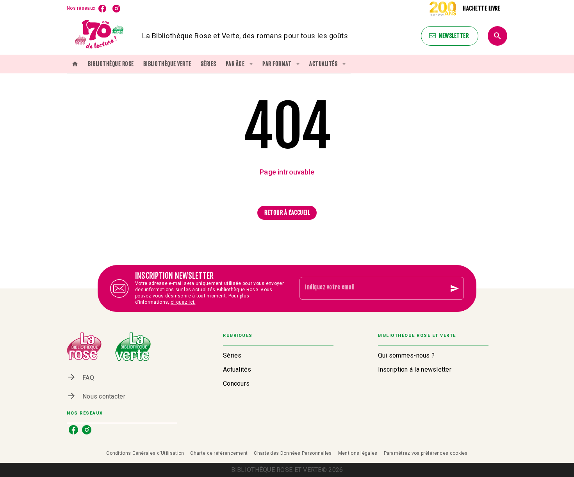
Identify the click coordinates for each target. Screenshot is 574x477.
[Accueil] (99, 35)
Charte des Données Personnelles (293, 453)
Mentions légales (358, 453)
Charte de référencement (219, 453)
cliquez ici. (183, 302)
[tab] (75, 64)
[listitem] (102, 9)
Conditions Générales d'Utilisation (145, 453)
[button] (449, 36)
